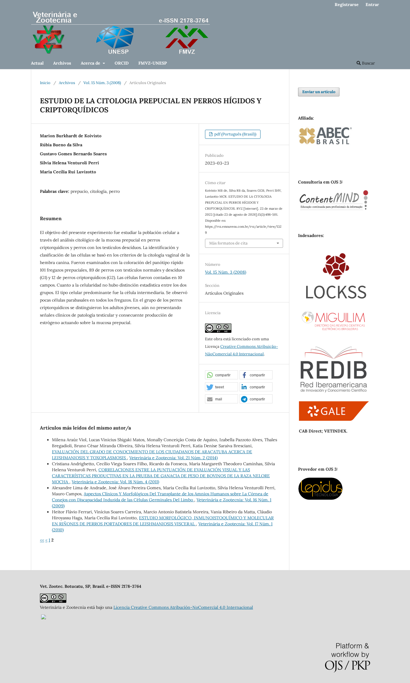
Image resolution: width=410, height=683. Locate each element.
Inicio (45, 82)
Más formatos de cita (228, 243)
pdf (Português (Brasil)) (234, 134)
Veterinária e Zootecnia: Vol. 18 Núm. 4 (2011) (115, 481)
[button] (221, 375)
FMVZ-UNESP (152, 63)
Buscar (368, 63)
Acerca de (91, 63)
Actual (37, 63)
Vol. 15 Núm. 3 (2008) (102, 82)
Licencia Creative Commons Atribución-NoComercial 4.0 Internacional (183, 607)
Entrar (372, 4)
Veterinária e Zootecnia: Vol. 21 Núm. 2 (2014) (173, 457)
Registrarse (347, 4)
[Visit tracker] (43, 618)
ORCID (122, 63)
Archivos (62, 63)
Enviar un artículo (318, 91)
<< (42, 540)
